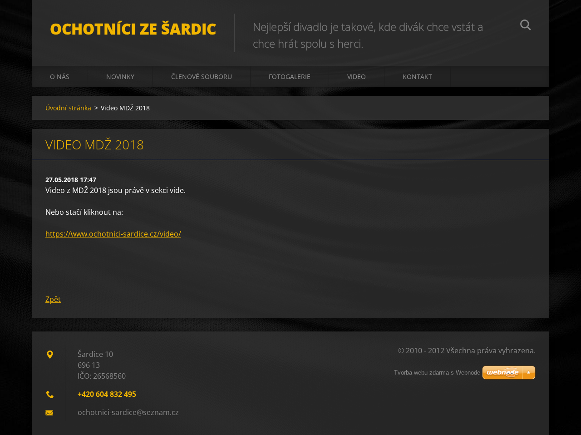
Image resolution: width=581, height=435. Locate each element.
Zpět (53, 299)
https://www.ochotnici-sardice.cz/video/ (113, 234)
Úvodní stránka (68, 108)
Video (356, 76)
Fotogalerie (289, 76)
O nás (59, 76)
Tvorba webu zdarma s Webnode (437, 372)
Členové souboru (201, 76)
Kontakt (417, 76)
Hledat (525, 26)
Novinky (120, 76)
